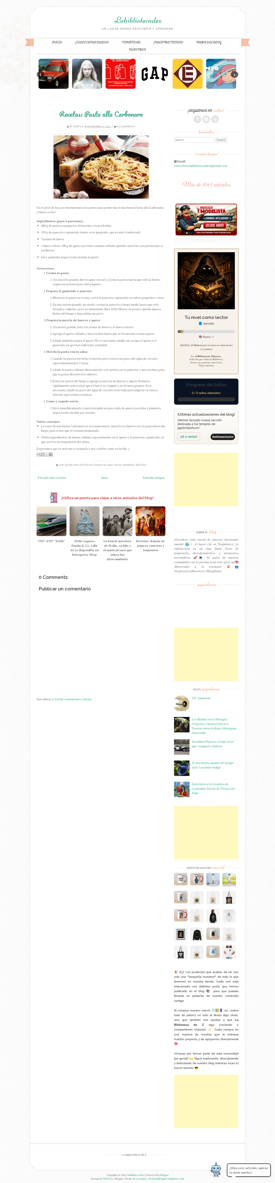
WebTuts (108, 1178)
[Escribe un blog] (42, 454)
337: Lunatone (201, 698)
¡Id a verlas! (188, 437)
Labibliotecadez (137, 20)
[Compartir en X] (46, 454)
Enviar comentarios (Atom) (73, 699)
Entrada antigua (153, 477)
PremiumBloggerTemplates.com (166, 1178)
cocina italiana (103, 465)
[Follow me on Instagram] (206, 119)
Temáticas (131, 42)
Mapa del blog (208, 42)
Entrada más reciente (52, 477)
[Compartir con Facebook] (51, 454)
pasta (117, 465)
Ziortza (78, 126)
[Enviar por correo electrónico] (38, 454)
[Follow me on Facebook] (197, 119)
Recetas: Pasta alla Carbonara (101, 114)
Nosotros (137, 49)
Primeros (128, 465)
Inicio (57, 42)
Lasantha (141, 1178)
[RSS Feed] (215, 119)
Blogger (164, 1175)
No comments (126, 126)
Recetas (141, 465)
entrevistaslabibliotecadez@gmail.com (200, 166)
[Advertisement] (206, 479)
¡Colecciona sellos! (92, 42)
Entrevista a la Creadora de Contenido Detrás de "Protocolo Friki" (213, 788)
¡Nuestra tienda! (168, 42)
